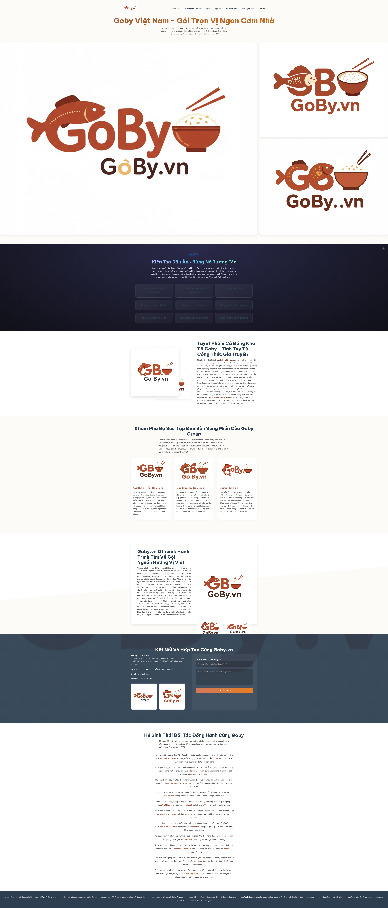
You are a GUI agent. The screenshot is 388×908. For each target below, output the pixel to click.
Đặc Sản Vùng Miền (213, 9)
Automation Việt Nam (166, 814)
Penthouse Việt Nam (182, 849)
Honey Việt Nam (197, 771)
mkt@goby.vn (182, 34)
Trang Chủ (176, 9)
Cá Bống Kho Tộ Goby (192, 9)
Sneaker (188, 839)
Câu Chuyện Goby (248, 9)
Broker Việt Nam (190, 873)
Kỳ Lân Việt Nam (194, 861)
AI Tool (177, 897)
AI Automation (194, 827)
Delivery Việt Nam (179, 783)
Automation (190, 814)
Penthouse (228, 849)
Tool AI (247, 897)
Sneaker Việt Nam (225, 836)
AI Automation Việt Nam (166, 827)
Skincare (216, 758)
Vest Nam (191, 805)
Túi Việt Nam (168, 796)
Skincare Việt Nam (167, 758)
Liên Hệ (262, 9)
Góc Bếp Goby (231, 9)
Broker (213, 873)
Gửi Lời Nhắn (224, 691)
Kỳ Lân (226, 861)
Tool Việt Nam (48, 897)
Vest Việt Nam (164, 805)
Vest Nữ (207, 805)
